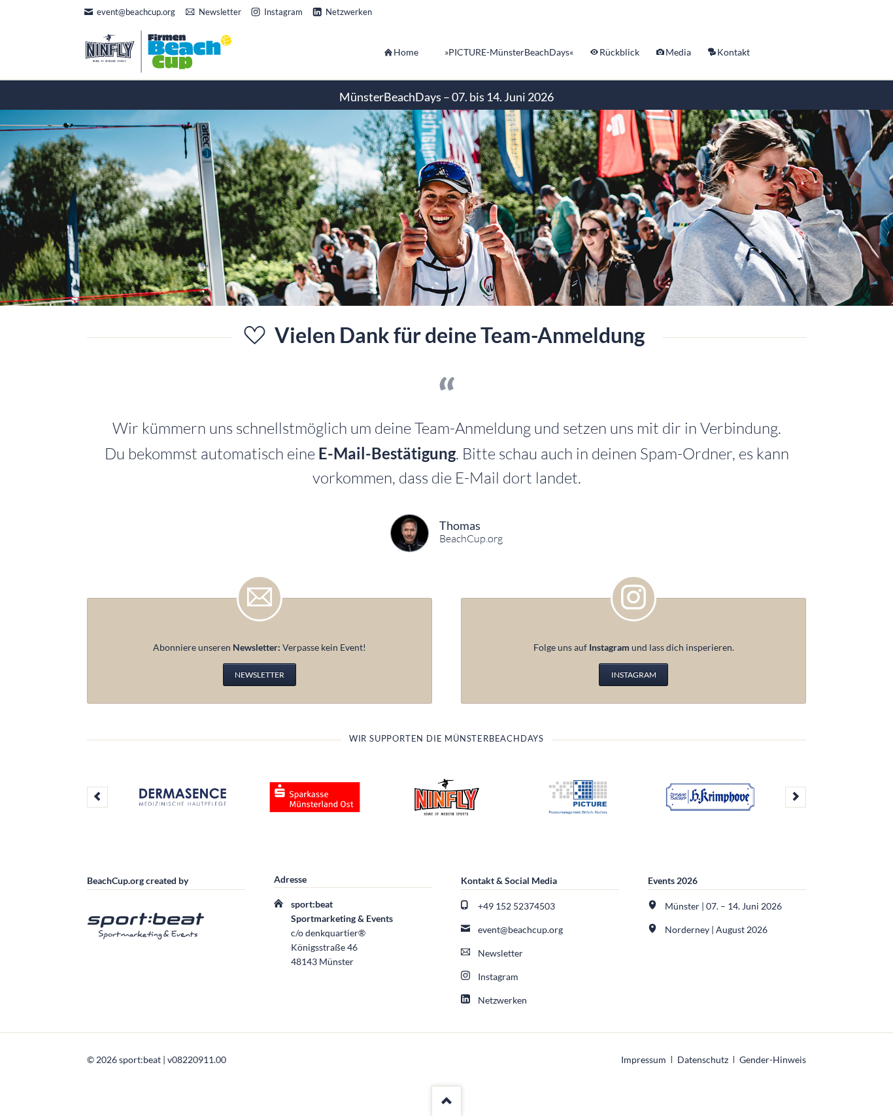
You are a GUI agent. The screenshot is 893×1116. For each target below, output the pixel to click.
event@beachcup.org (520, 929)
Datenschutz (702, 1059)
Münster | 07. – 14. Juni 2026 (723, 905)
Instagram (498, 976)
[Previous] (97, 797)
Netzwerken (502, 1000)
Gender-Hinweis (772, 1059)
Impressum (643, 1059)
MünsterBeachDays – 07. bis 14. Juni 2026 (446, 97)
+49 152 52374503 (516, 905)
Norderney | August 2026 (716, 929)
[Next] (795, 797)
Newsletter (500, 953)
